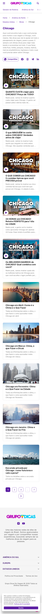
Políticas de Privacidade (22, 604)
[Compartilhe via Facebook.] (22, 59)
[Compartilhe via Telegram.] (32, 59)
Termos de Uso (31, 576)
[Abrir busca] (37, 3)
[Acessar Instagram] (18, 523)
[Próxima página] (21, 496)
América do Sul (27, 10)
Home (5, 18)
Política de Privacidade (14, 576)
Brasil (39, 10)
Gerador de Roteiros (10, 10)
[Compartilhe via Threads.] (27, 59)
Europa (6, 563)
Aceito (21, 608)
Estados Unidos (9, 22)
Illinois (21, 22)
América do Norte (18, 18)
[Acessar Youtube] (23, 523)
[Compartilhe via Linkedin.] (37, 59)
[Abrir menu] (4, 3)
